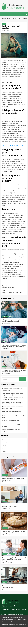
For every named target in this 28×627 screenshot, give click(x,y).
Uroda (4, 24)
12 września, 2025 (6, 589)
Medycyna (5, 316)
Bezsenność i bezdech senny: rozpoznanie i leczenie (12, 412)
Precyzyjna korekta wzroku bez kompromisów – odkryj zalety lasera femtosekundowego (14, 346)
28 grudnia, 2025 (6, 534)
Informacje (4, 442)
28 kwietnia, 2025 (6, 348)
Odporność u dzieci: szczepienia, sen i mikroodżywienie (11, 421)
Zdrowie (4, 451)
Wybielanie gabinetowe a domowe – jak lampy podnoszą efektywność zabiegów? (14, 371)
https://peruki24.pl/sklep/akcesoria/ (12, 146)
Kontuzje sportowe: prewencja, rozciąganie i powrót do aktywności (12, 407)
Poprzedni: (8, 286)
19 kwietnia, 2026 (6, 481)
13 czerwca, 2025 (6, 323)
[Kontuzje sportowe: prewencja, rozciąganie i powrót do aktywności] (14, 575)
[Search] (26, 14)
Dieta (3, 440)
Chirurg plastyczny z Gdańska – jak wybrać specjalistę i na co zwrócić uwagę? (13, 320)
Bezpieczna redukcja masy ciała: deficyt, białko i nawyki (13, 416)
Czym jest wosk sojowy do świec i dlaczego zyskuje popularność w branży (12, 398)
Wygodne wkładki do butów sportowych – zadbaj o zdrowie (12, 389)
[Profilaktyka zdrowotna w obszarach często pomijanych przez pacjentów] (14, 494)
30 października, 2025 (7, 562)
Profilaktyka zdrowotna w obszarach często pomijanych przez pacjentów (12, 394)
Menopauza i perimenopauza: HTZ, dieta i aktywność (12, 425)
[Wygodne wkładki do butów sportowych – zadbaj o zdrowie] (14, 468)
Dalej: (12, 291)
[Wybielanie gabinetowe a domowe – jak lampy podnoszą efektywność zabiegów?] (14, 360)
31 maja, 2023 (6, 30)
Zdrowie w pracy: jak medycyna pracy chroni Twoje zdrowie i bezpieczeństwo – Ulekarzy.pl (13, 403)
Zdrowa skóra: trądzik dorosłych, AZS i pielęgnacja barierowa (11, 430)
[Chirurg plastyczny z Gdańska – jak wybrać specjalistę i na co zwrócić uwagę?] (14, 309)
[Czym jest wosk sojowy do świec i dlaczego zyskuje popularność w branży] (14, 521)
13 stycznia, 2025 (6, 373)
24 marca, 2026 (6, 508)
